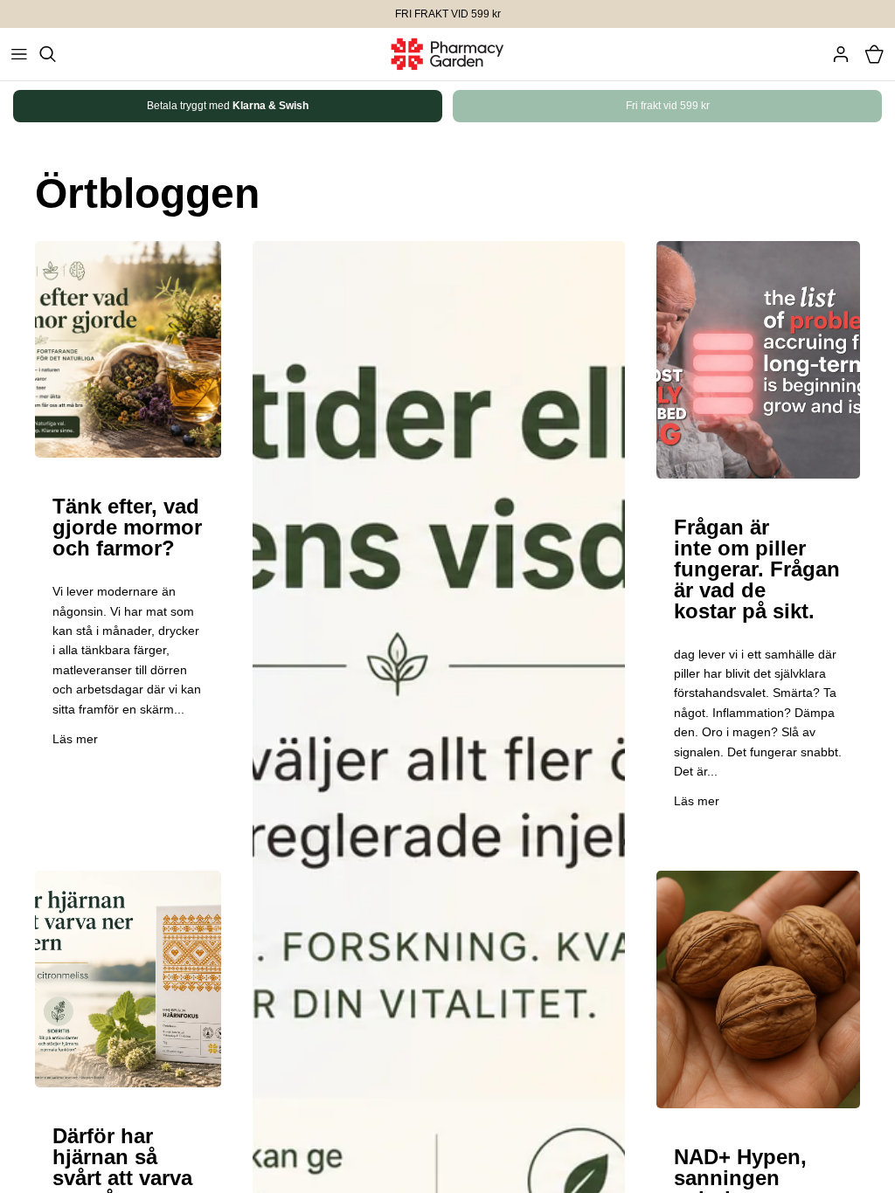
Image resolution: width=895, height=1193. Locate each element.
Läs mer (75, 739)
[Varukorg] (874, 54)
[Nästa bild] (827, 105)
